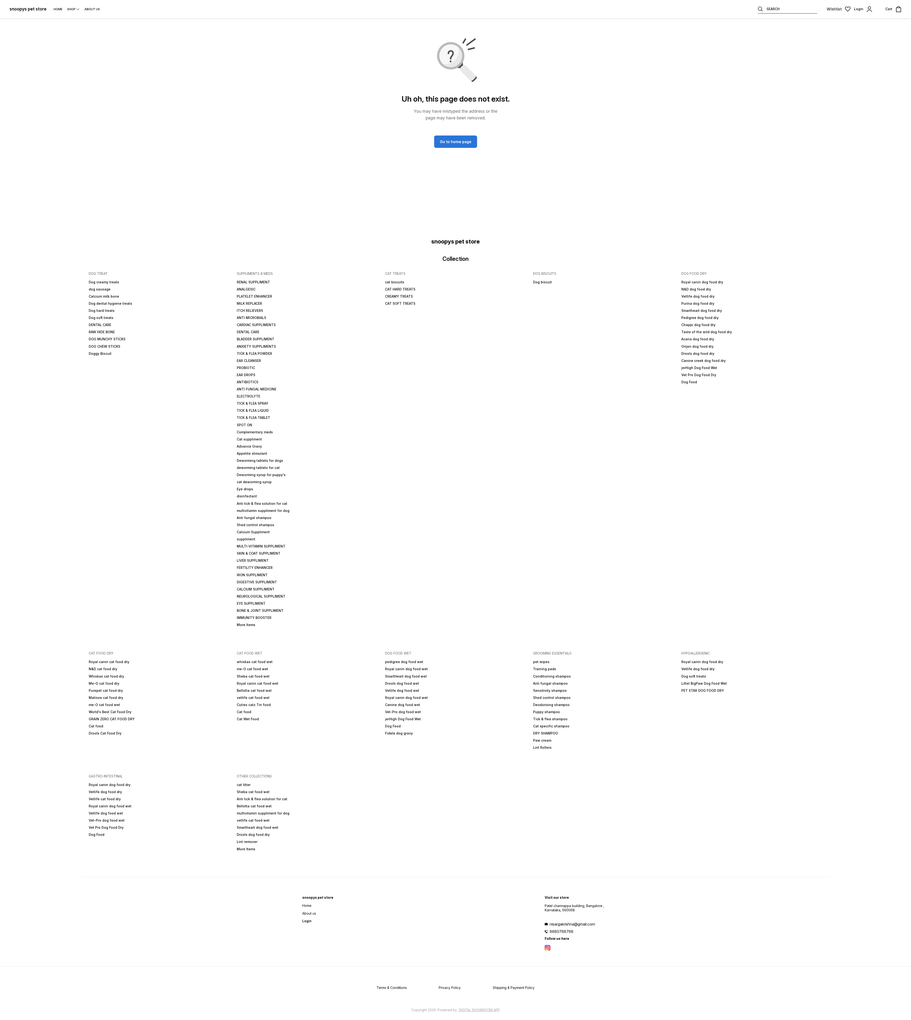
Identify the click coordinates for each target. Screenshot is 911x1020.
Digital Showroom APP (479, 1010)
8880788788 (561, 931)
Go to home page (455, 141)
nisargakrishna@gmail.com (572, 924)
